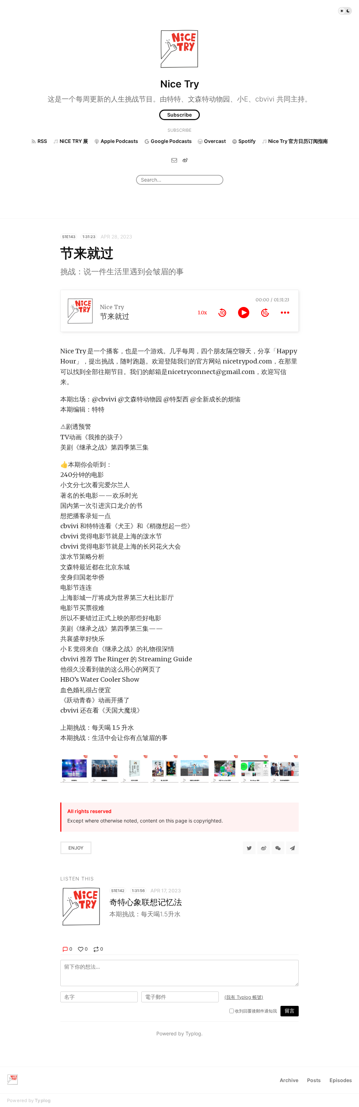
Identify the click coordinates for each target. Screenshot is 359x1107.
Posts (314, 1080)
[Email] (174, 160)
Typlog (42, 1100)
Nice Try (179, 84)
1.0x (202, 312)
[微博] (185, 160)
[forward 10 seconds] (265, 312)
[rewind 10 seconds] (222, 312)
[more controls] (285, 312)
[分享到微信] (278, 847)
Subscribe (179, 115)
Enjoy (75, 848)
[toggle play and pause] (244, 312)
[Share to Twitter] (249, 847)
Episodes (341, 1080)
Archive (289, 1080)
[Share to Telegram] (292, 847)
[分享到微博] (263, 847)
